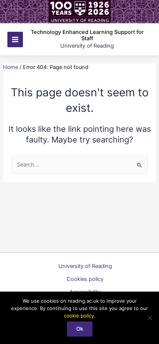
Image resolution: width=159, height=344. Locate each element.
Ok (79, 329)
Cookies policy (85, 279)
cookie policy (79, 316)
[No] (149, 317)
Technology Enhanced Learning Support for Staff (87, 35)
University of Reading (85, 266)
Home (10, 67)
